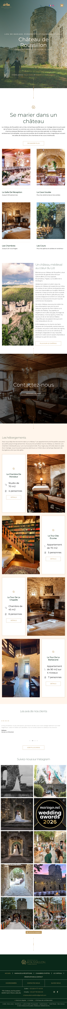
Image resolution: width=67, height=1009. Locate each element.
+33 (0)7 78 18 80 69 (36, 992)
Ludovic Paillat (12, 329)
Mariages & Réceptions (23, 973)
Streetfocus (18, 1004)
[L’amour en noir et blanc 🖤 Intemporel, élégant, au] (17, 781)
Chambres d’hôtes (43, 973)
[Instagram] (54, 992)
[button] (61, 5)
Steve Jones (28, 75)
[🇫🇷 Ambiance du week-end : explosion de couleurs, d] (17, 913)
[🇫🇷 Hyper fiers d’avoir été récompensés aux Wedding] (50, 814)
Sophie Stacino (43, 1004)
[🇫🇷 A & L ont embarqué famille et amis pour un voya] (50, 847)
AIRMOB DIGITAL (45, 1005)
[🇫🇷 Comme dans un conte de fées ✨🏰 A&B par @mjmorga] (17, 814)
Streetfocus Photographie (45, 75)
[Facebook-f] (57, 992)
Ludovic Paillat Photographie (30, 1004)
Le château (57, 973)
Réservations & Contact (33, 977)
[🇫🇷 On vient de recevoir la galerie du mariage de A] (17, 847)
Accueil (8, 973)
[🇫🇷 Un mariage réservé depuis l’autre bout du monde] (50, 880)
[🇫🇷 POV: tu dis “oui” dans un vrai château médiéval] (17, 880)
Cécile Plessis (52, 1004)
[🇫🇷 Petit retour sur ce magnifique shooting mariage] (50, 781)
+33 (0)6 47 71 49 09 (36, 988)
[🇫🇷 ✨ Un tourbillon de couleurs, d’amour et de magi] (50, 913)
